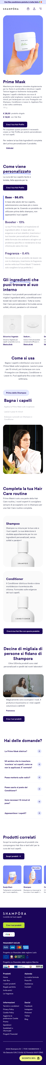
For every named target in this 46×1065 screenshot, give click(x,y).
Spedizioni (7, 1025)
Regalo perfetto (9, 987)
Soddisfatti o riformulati (8, 1029)
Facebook (28, 1006)
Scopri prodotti (12, 856)
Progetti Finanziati (10, 1034)
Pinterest (28, 1013)
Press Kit (28, 980)
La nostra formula (32, 977)
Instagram (28, 1009)
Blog (26, 1019)
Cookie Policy (8, 1013)
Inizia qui (9, 148)
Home (5, 977)
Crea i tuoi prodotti (13, 719)
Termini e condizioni (11, 1006)
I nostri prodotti (9, 984)
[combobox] (5, 934)
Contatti (28, 987)
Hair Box (6, 980)
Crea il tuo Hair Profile (15, 124)
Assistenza (29, 984)
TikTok (27, 1016)
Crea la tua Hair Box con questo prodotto (23, 631)
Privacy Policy (8, 1009)
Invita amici (7, 990)
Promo (5, 1022)
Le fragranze (8, 994)
